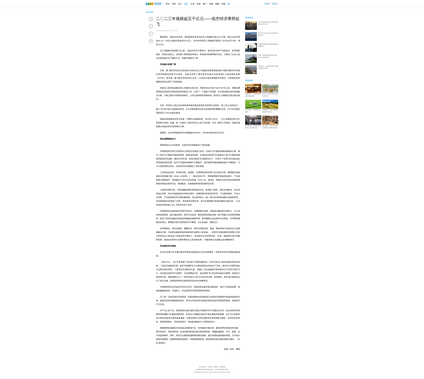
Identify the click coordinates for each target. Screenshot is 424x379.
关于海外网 (202, 367)
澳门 (205, 4)
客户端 (274, 4)
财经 (186, 4)
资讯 (174, 4)
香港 (199, 4)
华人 (180, 4)
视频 (217, 4)
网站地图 (222, 367)
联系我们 (216, 367)
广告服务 (209, 367)
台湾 (192, 4)
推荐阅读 (249, 18)
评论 (168, 4)
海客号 (267, 4)
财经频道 (149, 12)
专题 (223, 4)
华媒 (211, 4)
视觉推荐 (249, 81)
